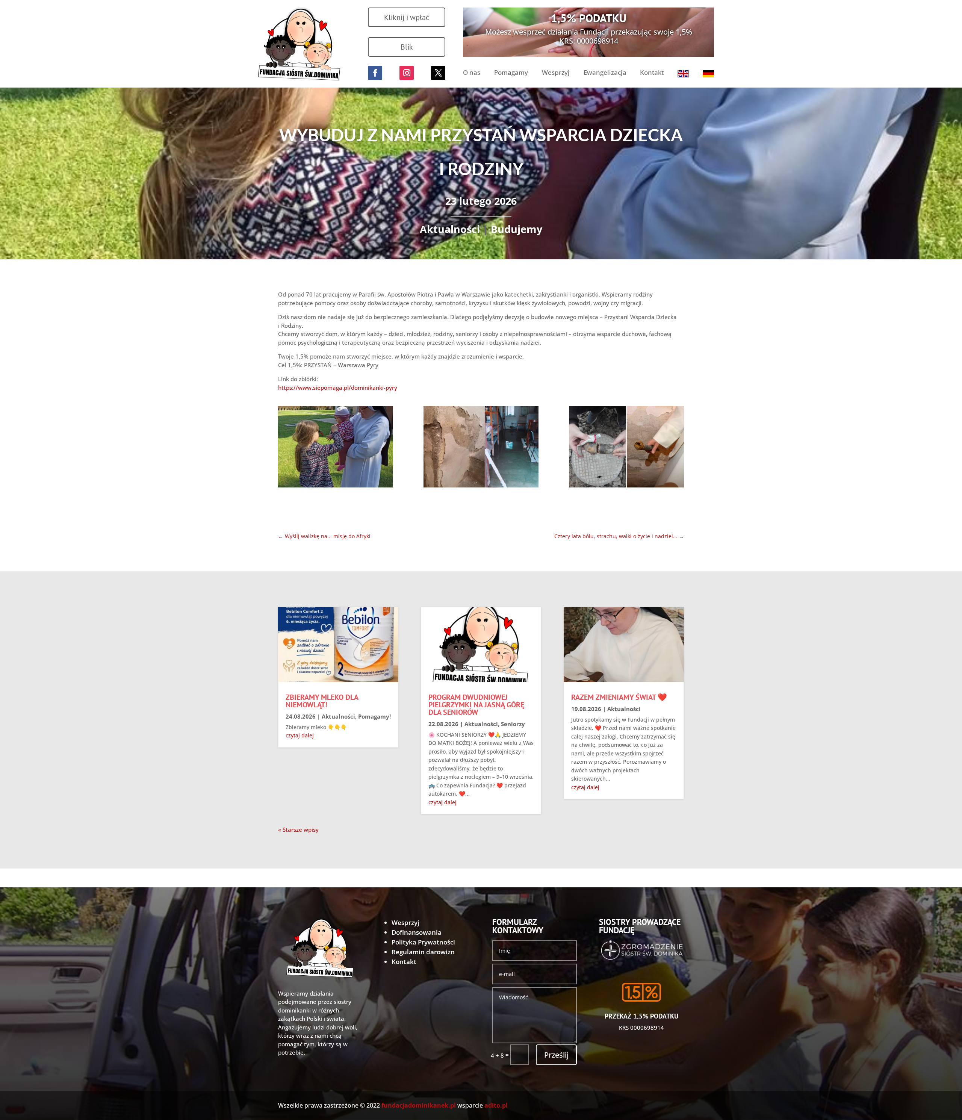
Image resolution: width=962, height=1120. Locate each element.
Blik (407, 47)
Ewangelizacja (605, 73)
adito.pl (496, 1105)
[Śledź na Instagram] (406, 73)
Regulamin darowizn (423, 951)
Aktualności (450, 229)
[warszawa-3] (626, 448)
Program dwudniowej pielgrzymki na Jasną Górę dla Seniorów (476, 704)
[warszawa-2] (481, 448)
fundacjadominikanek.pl (418, 1105)
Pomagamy (511, 73)
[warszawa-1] (335, 448)
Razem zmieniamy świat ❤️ (619, 697)
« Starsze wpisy (298, 829)
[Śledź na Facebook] (375, 73)
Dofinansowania (417, 932)
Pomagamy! (374, 716)
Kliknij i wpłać (406, 17)
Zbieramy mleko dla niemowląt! (322, 701)
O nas (471, 73)
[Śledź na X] (438, 73)
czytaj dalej (300, 735)
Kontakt (652, 73)
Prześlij (556, 1055)
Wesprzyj (556, 73)
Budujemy (516, 229)
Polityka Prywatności (423, 942)
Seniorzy (513, 724)
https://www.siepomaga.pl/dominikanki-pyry (337, 387)
